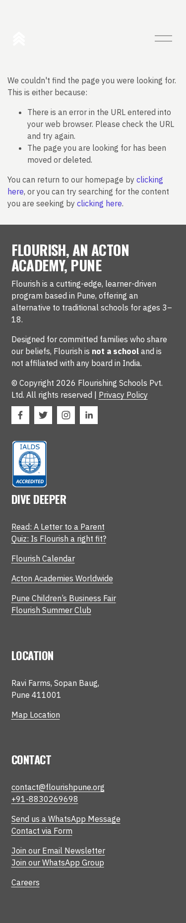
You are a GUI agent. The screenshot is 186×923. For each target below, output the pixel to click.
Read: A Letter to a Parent (58, 527)
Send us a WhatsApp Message (66, 819)
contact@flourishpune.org (58, 787)
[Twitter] (43, 415)
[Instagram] (66, 415)
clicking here (99, 203)
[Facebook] (20, 415)
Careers (25, 882)
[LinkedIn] (89, 415)
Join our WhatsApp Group (57, 862)
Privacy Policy (123, 395)
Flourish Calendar (43, 558)
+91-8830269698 (44, 799)
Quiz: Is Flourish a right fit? (58, 539)
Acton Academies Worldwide (62, 578)
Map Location (35, 715)
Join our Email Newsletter (58, 851)
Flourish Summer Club (51, 610)
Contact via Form (41, 831)
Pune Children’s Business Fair (63, 598)
